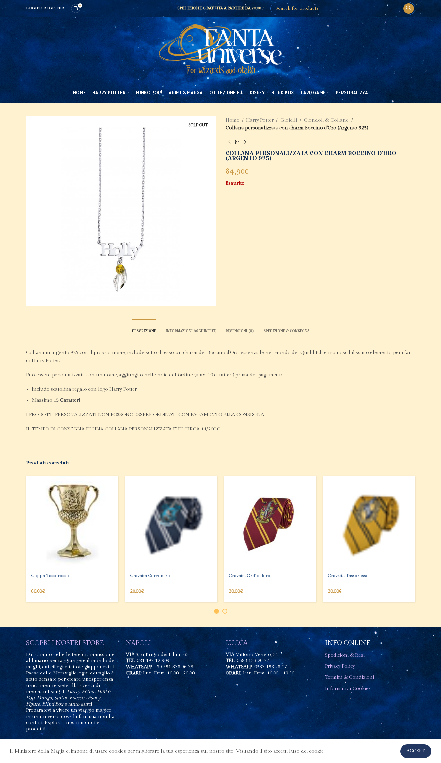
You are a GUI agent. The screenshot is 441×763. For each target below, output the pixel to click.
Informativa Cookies (348, 688)
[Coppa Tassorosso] (72, 522)
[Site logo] (221, 49)
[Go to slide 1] (216, 611)
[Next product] (245, 142)
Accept (416, 751)
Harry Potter (260, 120)
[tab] (144, 329)
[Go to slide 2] (224, 611)
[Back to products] (237, 142)
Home (232, 120)
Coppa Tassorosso (50, 575)
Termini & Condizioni (349, 677)
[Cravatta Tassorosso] (369, 522)
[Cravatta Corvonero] (171, 522)
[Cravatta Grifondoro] (270, 522)
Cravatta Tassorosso (348, 575)
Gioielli (288, 120)
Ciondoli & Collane (326, 120)
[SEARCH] (408, 8)
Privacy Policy (340, 666)
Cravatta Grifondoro (249, 575)
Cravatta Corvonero (150, 575)
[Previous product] (229, 142)
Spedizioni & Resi (345, 655)
